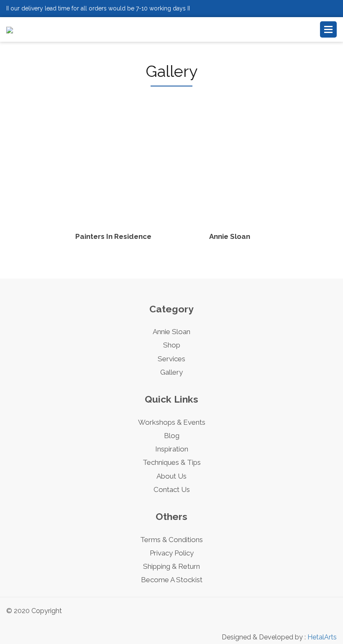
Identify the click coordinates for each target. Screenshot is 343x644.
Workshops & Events (171, 422)
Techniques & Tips (172, 462)
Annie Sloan (171, 331)
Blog (171, 435)
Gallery (171, 372)
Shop (171, 345)
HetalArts (322, 637)
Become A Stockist (171, 580)
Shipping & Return (171, 566)
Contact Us (172, 489)
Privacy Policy (172, 553)
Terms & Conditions (171, 539)
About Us (171, 476)
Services (171, 359)
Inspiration (171, 449)
